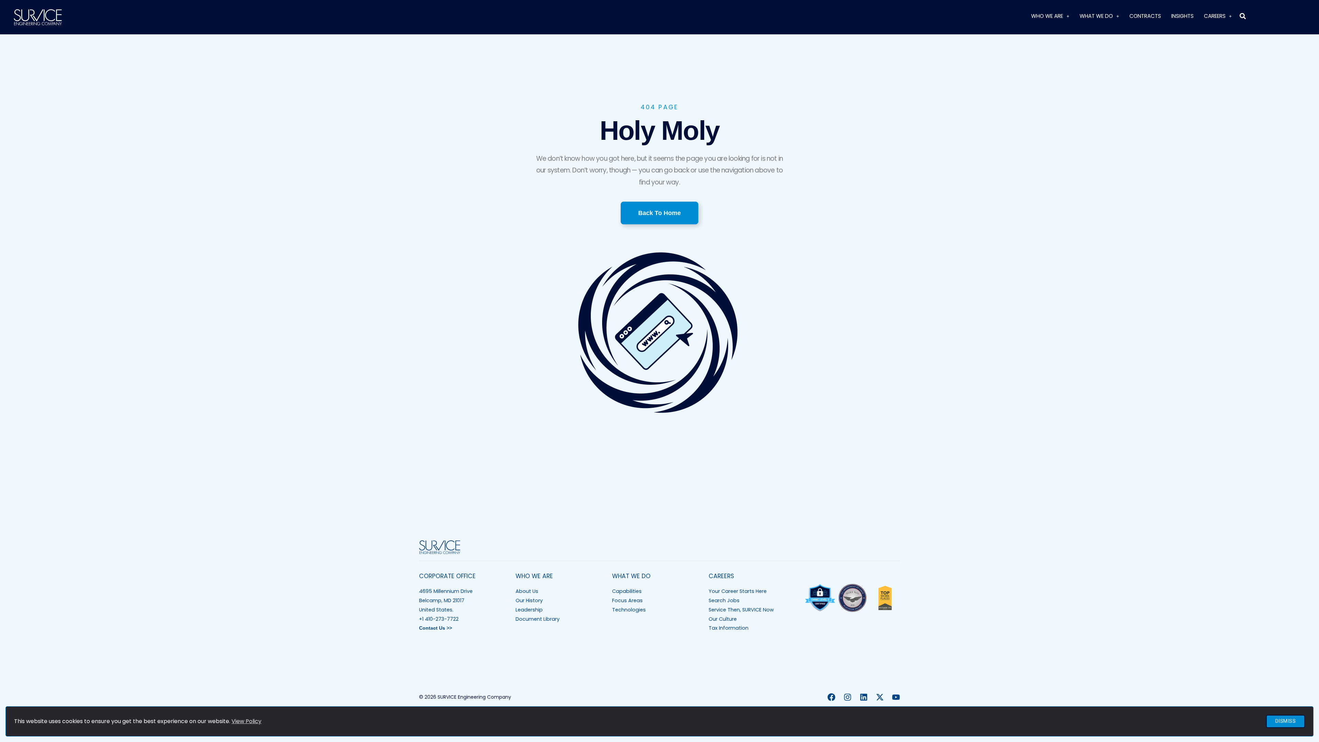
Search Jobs (724, 600)
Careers (1215, 16)
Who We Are (1047, 16)
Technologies (629, 609)
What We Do (1096, 16)
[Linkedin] (864, 697)
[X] (880, 697)
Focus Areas (627, 600)
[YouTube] (896, 697)
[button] (1242, 16)
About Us (527, 591)
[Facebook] (831, 697)
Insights (1182, 16)
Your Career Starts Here (738, 591)
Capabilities (627, 591)
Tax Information (728, 628)
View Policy (246, 721)
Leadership (529, 609)
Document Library (538, 619)
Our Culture (723, 619)
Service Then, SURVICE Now (741, 609)
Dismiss (1285, 721)
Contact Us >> (435, 628)
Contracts (1145, 16)
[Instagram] (848, 697)
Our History (529, 600)
